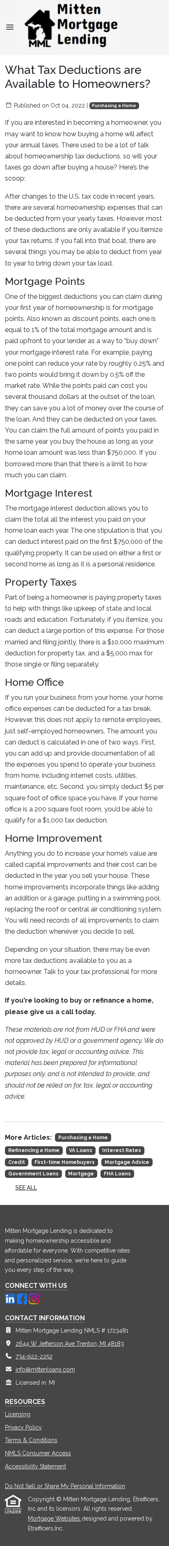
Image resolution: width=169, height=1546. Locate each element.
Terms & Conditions (31, 1440)
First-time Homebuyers (64, 1162)
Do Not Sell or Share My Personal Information (65, 1486)
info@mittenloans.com (45, 1369)
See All (26, 1187)
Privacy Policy (23, 1427)
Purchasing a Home (114, 105)
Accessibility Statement (35, 1466)
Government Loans (33, 1174)
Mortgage (81, 1174)
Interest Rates (121, 1150)
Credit (16, 1162)
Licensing (17, 1414)
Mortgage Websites (55, 1518)
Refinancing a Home (33, 1150)
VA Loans (80, 1150)
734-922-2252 (34, 1356)
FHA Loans (117, 1174)
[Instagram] (34, 1298)
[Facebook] (23, 1298)
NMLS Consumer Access (38, 1453)
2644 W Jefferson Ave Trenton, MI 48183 (70, 1343)
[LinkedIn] (11, 1298)
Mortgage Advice (127, 1162)
